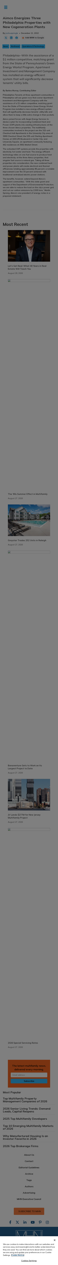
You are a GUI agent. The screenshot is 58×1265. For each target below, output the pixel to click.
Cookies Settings (29, 1261)
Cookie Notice (17, 1255)
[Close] (55, 1240)
